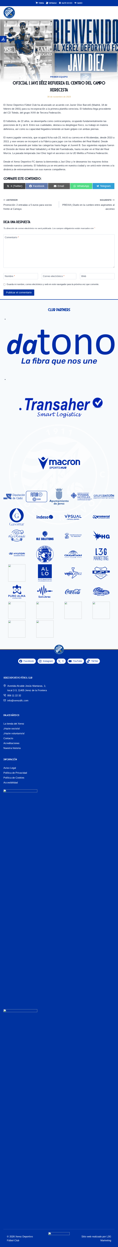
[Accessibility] (3, 39)
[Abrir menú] (112, 12)
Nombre (10, 276)
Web (83, 276)
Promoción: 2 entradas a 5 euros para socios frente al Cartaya (27, 204)
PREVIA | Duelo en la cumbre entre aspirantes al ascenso (88, 204)
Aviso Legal (9, 768)
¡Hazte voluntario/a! (14, 733)
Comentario (12, 237)
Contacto (8, 738)
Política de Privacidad (15, 772)
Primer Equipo (59, 77)
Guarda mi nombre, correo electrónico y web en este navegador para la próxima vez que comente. (53, 284)
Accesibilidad (10, 782)
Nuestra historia (12, 748)
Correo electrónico (53, 276)
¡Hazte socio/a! (11, 728)
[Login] (106, 13)
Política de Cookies (13, 777)
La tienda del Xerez (13, 723)
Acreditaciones (11, 743)
